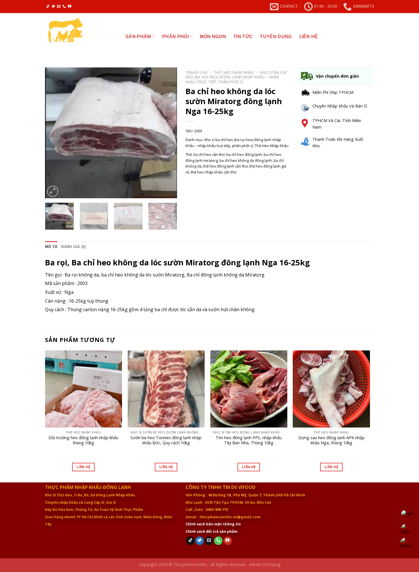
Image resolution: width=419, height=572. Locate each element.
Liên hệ (308, 36)
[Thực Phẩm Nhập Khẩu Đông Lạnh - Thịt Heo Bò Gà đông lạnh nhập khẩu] (81, 34)
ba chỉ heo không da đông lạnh (245, 160)
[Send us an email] (58, 7)
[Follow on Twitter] (53, 7)
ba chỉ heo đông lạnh (244, 154)
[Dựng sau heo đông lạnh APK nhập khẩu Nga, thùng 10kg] (331, 388)
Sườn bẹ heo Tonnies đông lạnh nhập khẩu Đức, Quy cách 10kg (166, 440)
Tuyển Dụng (276, 36)
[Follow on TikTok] (48, 7)
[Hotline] (406, 515)
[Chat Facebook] (406, 544)
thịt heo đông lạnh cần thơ (225, 166)
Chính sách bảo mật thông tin (213, 523)
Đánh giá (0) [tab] (73, 247)
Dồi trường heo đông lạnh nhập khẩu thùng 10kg (83, 440)
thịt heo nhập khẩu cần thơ (213, 172)
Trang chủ (197, 72)
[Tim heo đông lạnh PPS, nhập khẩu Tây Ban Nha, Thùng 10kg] (248, 388)
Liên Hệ (83, 467)
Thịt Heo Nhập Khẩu (234, 72)
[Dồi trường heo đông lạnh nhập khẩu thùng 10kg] (83, 388)
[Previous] (55, 133)
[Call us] (64, 7)
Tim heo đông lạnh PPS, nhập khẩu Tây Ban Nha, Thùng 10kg (249, 440)
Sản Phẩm (138, 36)
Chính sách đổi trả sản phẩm (211, 531)
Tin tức (243, 36)
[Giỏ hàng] (368, 36)
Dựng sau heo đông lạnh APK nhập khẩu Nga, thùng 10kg (331, 440)
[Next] (167, 133)
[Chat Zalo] (406, 530)
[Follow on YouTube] (69, 7)
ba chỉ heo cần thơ (209, 154)
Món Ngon (213, 36)
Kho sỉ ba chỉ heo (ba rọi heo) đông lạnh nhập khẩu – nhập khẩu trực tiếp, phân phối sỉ (236, 77)
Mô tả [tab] (51, 247)
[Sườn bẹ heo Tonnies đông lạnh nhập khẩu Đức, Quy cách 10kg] (166, 388)
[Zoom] (52, 191)
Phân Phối (175, 36)
